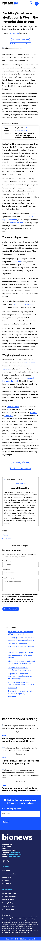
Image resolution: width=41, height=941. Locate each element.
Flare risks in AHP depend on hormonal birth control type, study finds (21, 646)
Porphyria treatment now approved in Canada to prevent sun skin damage (20, 676)
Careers (5, 880)
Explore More (7, 889)
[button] (31, 3)
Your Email (6, 569)
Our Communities (9, 874)
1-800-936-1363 (14, 856)
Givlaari (32, 214)
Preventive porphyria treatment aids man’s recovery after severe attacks (21, 655)
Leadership (6, 877)
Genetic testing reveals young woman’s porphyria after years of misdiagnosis (21, 685)
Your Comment (8, 578)
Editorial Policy (8, 900)
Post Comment (10, 609)
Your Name (6, 561)
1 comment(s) (20, 546)
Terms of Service (8, 906)
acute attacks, (29, 363)
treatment (8, 415)
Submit (6, 822)
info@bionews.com (14, 854)
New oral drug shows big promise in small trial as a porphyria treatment (21, 693)
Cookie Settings (8, 909)
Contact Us (6, 884)
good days (17, 262)
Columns (29, 128)
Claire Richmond (14, 33)
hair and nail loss (16, 223)
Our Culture (6, 871)
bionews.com (14, 852)
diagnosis (33, 412)
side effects (7, 538)
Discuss (17, 39)
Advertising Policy (9, 893)
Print (27, 39)
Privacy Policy (7, 903)
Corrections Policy (9, 896)
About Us (5, 867)
